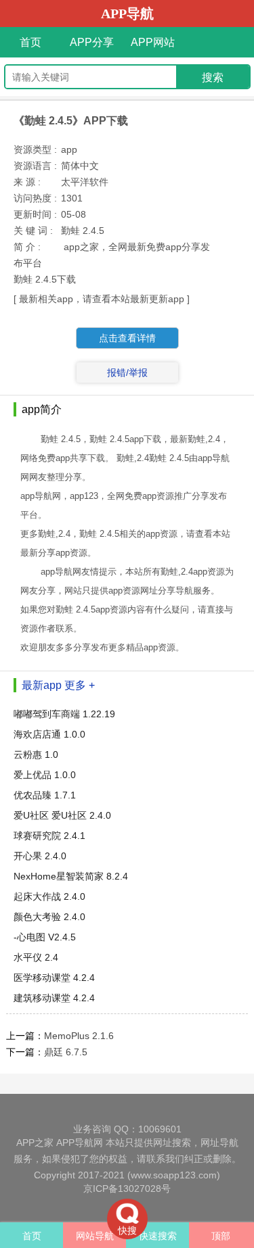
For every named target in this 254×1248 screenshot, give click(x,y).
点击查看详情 (127, 338)
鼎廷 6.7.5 (65, 1052)
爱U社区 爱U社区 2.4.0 (62, 815)
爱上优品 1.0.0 (45, 774)
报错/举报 (127, 372)
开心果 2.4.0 (40, 855)
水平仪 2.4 (36, 957)
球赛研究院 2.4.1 (49, 835)
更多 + (79, 685)
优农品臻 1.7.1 (45, 795)
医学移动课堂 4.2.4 (54, 977)
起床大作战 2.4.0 (49, 896)
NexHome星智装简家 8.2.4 (71, 876)
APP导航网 (79, 1142)
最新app (42, 685)
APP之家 (35, 1142)
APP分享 (92, 42)
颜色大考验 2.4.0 (49, 916)
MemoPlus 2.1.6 (79, 1035)
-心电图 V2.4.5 (45, 937)
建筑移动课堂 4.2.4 (54, 997)
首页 (30, 42)
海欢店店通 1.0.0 (49, 734)
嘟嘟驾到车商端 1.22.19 (64, 714)
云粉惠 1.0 (36, 754)
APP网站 (153, 42)
